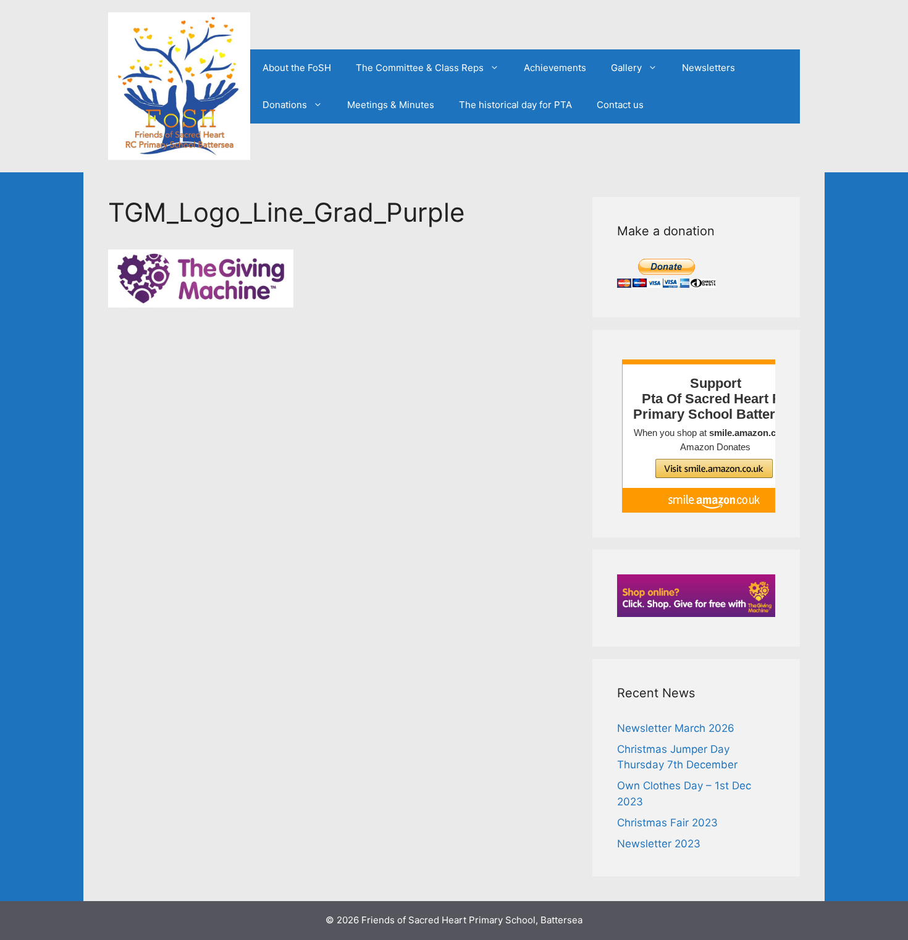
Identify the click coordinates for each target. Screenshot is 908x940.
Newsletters (708, 67)
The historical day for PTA (515, 105)
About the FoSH (297, 67)
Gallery (626, 67)
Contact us (620, 105)
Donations (285, 105)
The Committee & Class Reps (420, 67)
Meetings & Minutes (390, 105)
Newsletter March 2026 (675, 728)
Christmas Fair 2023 (667, 822)
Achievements (555, 67)
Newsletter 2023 (658, 843)
